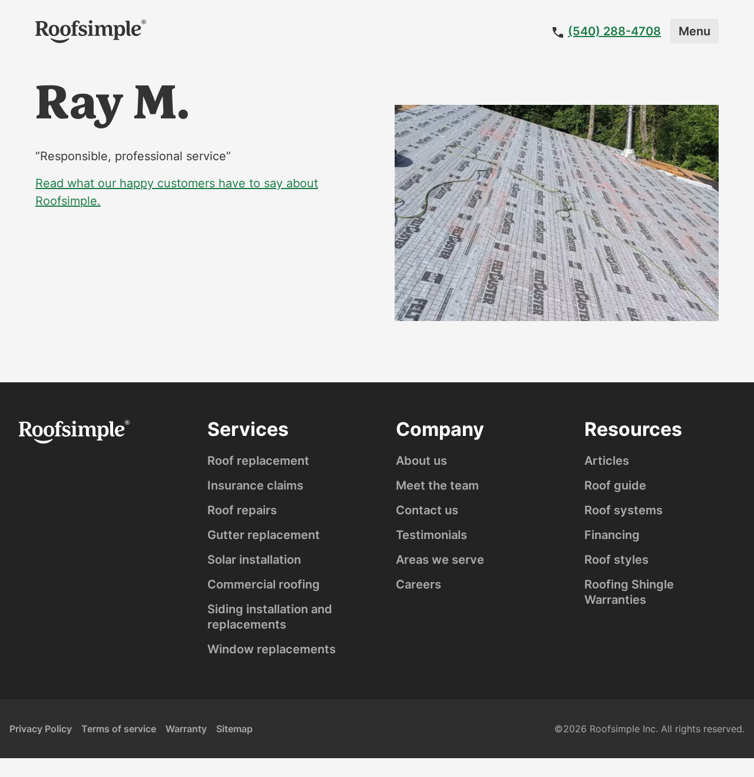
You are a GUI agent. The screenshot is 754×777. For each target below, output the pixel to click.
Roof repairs (242, 510)
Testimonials (431, 535)
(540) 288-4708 (614, 31)
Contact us (427, 510)
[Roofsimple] (91, 31)
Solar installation (254, 560)
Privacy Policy (40, 729)
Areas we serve (440, 560)
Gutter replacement (263, 535)
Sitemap (234, 729)
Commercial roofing (263, 584)
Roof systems (623, 510)
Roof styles (616, 560)
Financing (612, 535)
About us (421, 461)
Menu (694, 31)
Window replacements (271, 649)
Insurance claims (255, 485)
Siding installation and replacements (269, 616)
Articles (606, 461)
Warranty (186, 729)
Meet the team (437, 485)
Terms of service (118, 729)
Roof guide (615, 485)
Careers (418, 584)
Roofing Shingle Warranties (629, 592)
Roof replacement (258, 461)
